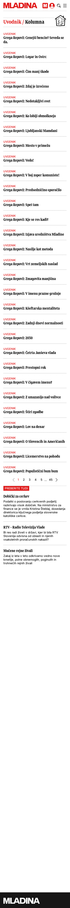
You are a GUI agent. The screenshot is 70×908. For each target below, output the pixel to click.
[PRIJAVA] (52, 5)
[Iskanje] (59, 5)
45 (50, 479)
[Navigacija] (65, 5)
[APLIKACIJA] (45, 5)
